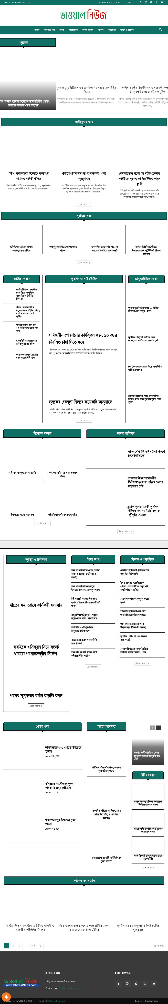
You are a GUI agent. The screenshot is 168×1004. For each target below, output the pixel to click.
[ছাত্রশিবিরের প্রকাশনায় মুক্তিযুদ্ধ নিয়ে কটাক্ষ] (8, 343)
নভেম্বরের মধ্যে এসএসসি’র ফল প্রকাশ (84, 641)
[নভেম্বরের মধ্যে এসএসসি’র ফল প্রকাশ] (109, 642)
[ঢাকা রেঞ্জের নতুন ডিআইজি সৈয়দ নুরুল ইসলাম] (106, 841)
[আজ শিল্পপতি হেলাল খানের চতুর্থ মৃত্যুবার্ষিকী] (148, 846)
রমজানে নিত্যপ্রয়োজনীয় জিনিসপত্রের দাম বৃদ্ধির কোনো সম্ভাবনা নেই (145, 482)
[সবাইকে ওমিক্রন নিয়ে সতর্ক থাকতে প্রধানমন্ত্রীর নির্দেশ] (36, 628)
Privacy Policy (151, 1001)
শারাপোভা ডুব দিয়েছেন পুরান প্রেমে (60, 822)
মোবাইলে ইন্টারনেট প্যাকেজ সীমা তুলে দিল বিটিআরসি (134, 572)
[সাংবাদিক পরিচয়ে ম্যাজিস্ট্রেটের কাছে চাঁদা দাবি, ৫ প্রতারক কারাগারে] (106, 795)
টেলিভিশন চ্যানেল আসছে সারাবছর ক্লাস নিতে (21, 248)
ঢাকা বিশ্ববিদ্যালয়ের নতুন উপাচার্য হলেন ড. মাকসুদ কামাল (85, 588)
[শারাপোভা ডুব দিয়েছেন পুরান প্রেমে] (22, 824)
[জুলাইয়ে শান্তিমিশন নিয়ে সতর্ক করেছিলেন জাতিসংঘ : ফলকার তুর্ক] (146, 326)
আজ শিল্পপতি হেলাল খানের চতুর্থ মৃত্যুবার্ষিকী (148, 857)
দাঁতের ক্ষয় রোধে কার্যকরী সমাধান (36, 605)
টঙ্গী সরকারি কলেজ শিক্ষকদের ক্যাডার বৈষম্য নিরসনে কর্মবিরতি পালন (85, 602)
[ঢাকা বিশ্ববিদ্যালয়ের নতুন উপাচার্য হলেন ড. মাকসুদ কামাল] (109, 588)
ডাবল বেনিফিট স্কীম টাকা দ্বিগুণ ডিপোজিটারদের (146, 453)
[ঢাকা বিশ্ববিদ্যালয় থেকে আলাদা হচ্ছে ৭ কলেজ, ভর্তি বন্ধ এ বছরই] (109, 572)
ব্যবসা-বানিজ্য (88, 29)
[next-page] (158, 728)
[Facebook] (140, 2)
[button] (160, 30)
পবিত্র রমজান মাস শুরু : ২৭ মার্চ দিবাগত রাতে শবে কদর (27, 328)
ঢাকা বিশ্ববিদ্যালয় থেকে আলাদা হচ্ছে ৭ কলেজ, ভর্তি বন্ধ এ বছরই (85, 573)
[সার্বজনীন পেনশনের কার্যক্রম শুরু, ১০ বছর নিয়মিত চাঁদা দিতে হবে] (84, 311)
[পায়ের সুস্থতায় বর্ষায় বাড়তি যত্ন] (36, 677)
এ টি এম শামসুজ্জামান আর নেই (22, 472)
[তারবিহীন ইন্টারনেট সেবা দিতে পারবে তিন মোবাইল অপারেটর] (158, 613)
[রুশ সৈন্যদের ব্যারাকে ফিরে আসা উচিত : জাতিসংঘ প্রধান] (146, 356)
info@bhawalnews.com (19, 2)
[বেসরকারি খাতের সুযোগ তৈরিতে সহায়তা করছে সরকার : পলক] (158, 651)
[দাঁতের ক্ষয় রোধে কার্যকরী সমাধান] (36, 587)
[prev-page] (152, 728)
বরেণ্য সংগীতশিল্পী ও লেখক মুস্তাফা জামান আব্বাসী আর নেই (147, 756)
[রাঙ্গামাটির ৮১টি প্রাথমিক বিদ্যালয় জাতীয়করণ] (109, 629)
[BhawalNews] (84, 15)
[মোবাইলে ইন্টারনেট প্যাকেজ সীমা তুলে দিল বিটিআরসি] (158, 572)
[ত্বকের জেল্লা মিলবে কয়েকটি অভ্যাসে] (84, 378)
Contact (129, 2)
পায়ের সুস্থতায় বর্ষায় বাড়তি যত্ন (36, 695)
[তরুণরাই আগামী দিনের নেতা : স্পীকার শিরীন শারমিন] (109, 654)
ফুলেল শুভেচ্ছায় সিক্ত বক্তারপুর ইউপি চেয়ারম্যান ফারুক (148, 803)
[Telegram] (151, 2)
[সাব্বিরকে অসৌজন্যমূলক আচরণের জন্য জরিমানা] (22, 787)
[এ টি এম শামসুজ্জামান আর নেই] (22, 457)
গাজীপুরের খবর (49, 29)
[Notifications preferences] (6, 997)
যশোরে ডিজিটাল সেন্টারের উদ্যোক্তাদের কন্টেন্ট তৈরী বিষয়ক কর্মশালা (146, 250)
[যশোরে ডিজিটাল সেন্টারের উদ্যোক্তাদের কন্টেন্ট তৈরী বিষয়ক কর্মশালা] (146, 236)
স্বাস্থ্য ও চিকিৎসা (127, 29)
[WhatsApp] (156, 2)
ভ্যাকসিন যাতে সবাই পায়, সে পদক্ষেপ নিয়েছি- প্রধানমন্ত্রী (105, 248)
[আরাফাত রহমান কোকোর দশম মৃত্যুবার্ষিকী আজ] (8, 357)
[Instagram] (145, 2)
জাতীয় (62, 29)
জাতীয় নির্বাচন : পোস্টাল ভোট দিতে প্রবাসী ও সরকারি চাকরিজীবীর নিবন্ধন (26, 294)
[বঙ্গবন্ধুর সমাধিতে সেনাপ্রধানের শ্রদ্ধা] (63, 236)
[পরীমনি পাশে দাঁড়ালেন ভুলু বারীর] (63, 499)
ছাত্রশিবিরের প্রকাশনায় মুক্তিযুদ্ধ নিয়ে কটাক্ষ (26, 342)
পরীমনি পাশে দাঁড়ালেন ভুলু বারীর (62, 514)
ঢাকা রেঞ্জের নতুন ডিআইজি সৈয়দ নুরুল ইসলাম (106, 859)
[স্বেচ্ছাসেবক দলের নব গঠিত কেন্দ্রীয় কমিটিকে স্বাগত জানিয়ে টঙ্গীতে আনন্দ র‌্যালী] (139, 151)
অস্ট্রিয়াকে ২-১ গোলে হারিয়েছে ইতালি (63, 749)
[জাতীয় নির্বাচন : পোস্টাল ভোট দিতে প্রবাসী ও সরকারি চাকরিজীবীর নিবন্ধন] (8, 293)
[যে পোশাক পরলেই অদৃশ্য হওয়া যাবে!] (158, 601)
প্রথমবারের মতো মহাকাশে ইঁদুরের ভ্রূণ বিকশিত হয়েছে (133, 625)
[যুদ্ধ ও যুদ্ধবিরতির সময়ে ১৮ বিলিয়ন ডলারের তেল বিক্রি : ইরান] (86, 61)
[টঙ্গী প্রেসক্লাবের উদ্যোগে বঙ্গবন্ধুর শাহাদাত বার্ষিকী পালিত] (28, 151)
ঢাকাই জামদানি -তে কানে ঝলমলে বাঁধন (62, 474)
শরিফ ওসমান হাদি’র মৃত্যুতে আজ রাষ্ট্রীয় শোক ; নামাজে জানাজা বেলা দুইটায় (28, 311)
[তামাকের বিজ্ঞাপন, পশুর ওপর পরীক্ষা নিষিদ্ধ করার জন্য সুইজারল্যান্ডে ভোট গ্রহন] (146, 385)
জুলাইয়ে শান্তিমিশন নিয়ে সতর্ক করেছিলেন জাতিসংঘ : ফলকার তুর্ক (143, 338)
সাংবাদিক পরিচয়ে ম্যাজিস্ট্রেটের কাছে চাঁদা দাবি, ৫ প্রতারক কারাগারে (106, 814)
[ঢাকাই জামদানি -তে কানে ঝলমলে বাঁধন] (63, 457)
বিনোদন (100, 29)
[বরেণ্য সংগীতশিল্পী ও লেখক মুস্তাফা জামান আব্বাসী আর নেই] (148, 743)
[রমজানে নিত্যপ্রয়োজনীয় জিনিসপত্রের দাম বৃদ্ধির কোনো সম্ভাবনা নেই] (106, 482)
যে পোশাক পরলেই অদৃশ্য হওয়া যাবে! (134, 600)
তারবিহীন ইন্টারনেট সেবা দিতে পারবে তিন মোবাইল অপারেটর (133, 612)
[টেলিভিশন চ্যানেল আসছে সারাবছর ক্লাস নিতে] (21, 236)
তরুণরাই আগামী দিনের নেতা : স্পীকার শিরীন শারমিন (84, 653)
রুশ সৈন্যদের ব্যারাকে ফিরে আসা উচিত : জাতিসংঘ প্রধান (145, 368)
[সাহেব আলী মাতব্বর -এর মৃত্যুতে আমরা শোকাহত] (148, 819)
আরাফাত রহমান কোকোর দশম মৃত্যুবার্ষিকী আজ (27, 356)
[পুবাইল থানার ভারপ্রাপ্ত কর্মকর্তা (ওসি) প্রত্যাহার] (84, 151)
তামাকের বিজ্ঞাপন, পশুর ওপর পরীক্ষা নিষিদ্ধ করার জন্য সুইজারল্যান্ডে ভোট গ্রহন (144, 399)
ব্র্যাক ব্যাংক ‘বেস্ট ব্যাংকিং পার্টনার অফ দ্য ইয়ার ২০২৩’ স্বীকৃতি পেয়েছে (144, 510)
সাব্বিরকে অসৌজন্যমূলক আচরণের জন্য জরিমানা (59, 785)
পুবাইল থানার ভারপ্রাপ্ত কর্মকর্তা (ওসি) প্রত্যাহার (138, 928)
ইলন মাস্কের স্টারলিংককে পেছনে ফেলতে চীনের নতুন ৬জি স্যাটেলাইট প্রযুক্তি (134, 586)
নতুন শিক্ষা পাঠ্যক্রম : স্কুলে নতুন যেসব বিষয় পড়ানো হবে (84, 616)
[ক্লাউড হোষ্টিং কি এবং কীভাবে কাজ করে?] (158, 639)
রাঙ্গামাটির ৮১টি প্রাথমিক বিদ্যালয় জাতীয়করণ (82, 629)
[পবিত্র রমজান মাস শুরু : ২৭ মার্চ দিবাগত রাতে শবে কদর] (8, 328)
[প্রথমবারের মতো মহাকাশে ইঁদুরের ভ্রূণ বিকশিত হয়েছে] (158, 626)
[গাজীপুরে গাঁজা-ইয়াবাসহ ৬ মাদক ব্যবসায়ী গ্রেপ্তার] (106, 751)
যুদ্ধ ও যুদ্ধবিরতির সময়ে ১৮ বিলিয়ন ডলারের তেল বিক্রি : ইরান (86, 90)
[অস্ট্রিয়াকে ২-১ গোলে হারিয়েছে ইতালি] (22, 751)
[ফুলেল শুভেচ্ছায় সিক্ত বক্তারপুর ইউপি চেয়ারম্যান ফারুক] (148, 792)
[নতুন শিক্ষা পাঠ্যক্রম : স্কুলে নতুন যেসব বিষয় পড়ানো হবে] (109, 617)
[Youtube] (161, 2)
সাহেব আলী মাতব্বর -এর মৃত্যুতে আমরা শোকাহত (148, 830)
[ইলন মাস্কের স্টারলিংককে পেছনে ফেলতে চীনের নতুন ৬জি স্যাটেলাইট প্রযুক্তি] (158, 585)
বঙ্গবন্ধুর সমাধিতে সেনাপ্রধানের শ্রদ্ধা (63, 248)
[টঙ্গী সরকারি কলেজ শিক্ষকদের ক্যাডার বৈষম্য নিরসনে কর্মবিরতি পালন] (109, 601)
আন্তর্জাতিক (73, 29)
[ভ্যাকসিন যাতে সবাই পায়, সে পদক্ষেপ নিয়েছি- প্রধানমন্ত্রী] (104, 236)
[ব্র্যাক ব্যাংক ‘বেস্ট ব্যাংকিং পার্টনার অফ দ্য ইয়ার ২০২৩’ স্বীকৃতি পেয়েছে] (106, 511)
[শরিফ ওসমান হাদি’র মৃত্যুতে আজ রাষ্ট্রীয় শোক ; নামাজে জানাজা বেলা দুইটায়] (8, 311)
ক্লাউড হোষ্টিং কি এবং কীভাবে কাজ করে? (133, 638)
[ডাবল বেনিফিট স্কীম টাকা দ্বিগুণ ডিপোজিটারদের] (106, 454)
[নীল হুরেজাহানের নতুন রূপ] (22, 499)
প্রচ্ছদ (36, 29)
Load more (83, 204)
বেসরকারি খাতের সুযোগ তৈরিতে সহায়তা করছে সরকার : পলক (134, 650)
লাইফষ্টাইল (112, 29)
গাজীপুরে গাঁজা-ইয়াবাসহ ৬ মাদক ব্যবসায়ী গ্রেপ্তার (106, 769)
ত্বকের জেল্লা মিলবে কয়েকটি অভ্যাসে (80, 401)
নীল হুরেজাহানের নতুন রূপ (22, 514)
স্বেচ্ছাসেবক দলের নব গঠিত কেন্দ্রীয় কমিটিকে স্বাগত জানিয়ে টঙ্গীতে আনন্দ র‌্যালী (139, 178)
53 (33, 945)
